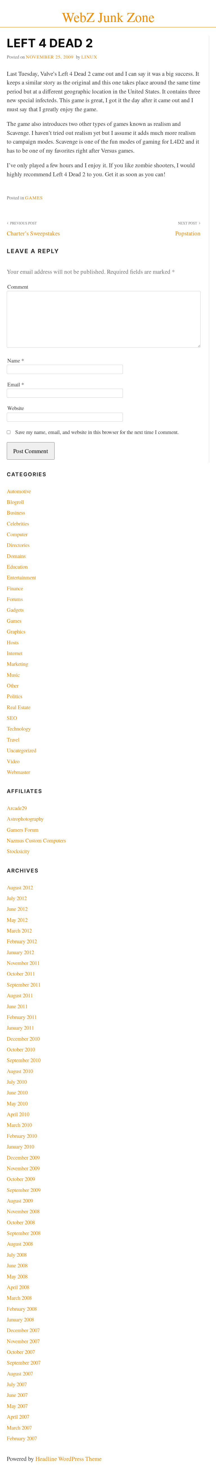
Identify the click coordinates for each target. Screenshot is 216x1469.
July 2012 (17, 898)
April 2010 (18, 1114)
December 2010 (23, 1038)
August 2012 (20, 887)
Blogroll (15, 501)
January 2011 (20, 1027)
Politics (14, 696)
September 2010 (23, 1059)
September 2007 (23, 1362)
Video (13, 761)
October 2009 (21, 1178)
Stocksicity (18, 850)
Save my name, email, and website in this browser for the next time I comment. (97, 431)
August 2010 (20, 1070)
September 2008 (23, 1232)
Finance (15, 588)
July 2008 (17, 1254)
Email (15, 384)
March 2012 (19, 930)
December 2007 (23, 1330)
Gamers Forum (23, 829)
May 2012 (17, 919)
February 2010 (22, 1135)
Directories (18, 544)
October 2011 (21, 973)
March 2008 (19, 1297)
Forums (15, 598)
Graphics (16, 631)
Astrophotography (25, 818)
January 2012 (20, 952)
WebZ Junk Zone (108, 17)
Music (13, 674)
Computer (17, 534)
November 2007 (23, 1341)
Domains (16, 555)
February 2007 (22, 1438)
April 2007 (18, 1416)
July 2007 (17, 1384)
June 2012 (17, 908)
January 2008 (20, 1319)
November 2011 (23, 962)
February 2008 (22, 1308)
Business (16, 512)
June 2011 (17, 1006)
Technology (19, 728)
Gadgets (15, 609)
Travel (13, 739)
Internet (14, 652)
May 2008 (17, 1276)
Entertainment (21, 577)
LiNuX (89, 57)
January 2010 (20, 1146)
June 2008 (17, 1265)
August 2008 (20, 1243)
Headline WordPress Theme (68, 1459)
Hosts (13, 642)
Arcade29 (17, 807)
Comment (17, 286)
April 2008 (18, 1286)
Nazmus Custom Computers (36, 840)
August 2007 (20, 1373)
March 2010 (19, 1124)
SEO (12, 717)
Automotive (19, 491)
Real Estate (18, 707)
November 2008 (23, 1211)
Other (13, 685)
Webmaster (18, 771)
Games (34, 197)
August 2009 (20, 1200)
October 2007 (21, 1351)
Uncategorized (21, 750)
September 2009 (23, 1189)
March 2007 (19, 1427)
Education (17, 566)
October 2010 (21, 1049)
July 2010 (17, 1081)
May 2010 (17, 1103)
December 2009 (23, 1157)
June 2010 (17, 1092)
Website (15, 407)
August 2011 (20, 995)
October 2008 (21, 1222)
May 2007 (17, 1405)
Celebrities (18, 523)
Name (15, 360)
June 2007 (17, 1394)
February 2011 (22, 1016)
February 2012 (22, 941)
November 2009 (23, 1168)
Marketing (17, 663)
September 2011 (23, 984)
